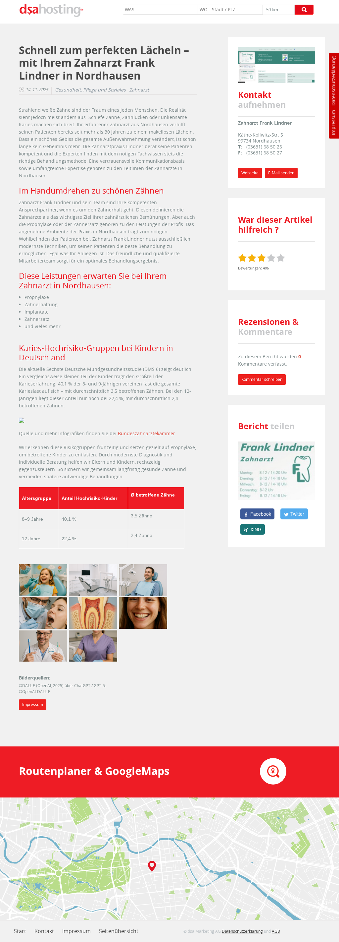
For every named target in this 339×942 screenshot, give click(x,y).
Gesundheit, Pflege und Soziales (90, 90)
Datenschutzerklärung (333, 81)
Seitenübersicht (118, 931)
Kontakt (44, 931)
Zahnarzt (139, 90)
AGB (276, 931)
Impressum (333, 122)
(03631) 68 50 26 (264, 147)
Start (20, 931)
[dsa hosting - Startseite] (51, 10)
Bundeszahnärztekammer (146, 433)
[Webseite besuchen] (276, 64)
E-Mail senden (281, 172)
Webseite (250, 172)
